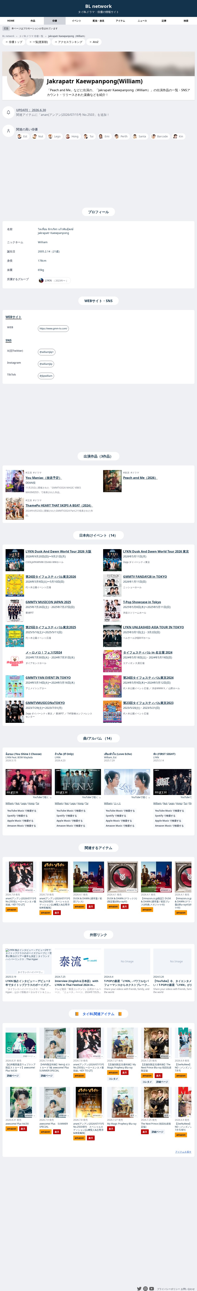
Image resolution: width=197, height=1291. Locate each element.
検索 (186, 20)
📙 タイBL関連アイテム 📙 (98, 1013)
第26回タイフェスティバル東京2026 (51, 577)
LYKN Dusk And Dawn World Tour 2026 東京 (156, 551)
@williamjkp (46, 364)
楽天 (57, 912)
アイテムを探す (183, 1151)
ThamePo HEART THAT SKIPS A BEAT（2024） (59, 505)
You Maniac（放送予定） (44, 478)
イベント (76, 20)
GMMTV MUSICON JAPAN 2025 (48, 602)
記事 (164, 20)
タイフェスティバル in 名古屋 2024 (147, 652)
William (10, 803)
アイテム (120, 20)
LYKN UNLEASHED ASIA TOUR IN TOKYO (153, 627)
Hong (31, 803)
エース (117, 803)
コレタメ (113, 1078)
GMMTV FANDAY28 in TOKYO (145, 577)
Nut (17, 803)
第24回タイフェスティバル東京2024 (148, 678)
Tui (37, 803)
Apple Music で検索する (20, 820)
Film (191, 803)
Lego (24, 803)
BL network (98, 6)
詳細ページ (13, 1075)
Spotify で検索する (17, 815)
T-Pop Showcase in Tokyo (142, 602)
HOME (10, 20)
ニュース (142, 20)
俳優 (54, 20)
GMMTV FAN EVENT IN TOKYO (48, 678)
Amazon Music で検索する (21, 825)
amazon (11, 909)
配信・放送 (98, 20)
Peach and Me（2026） (140, 478)
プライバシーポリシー (168, 1289)
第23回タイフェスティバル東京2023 (148, 703)
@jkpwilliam (46, 375)
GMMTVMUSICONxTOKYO (45, 703)
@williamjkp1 (47, 352)
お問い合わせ (188, 1289)
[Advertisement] (98, 173)
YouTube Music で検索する (21, 810)
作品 (33, 20)
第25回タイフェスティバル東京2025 (51, 627)
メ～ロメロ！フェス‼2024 (44, 652)
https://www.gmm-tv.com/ (53, 328)
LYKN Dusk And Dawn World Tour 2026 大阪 (58, 551)
